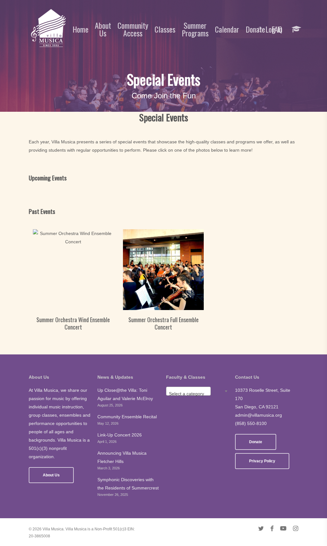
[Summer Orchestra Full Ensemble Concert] (163, 269)
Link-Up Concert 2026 (119, 434)
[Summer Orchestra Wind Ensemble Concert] (73, 269)
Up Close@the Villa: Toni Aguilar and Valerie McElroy (125, 394)
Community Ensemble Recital (127, 416)
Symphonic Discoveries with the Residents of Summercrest (128, 483)
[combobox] (188, 391)
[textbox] (188, 393)
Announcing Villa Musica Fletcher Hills (122, 457)
